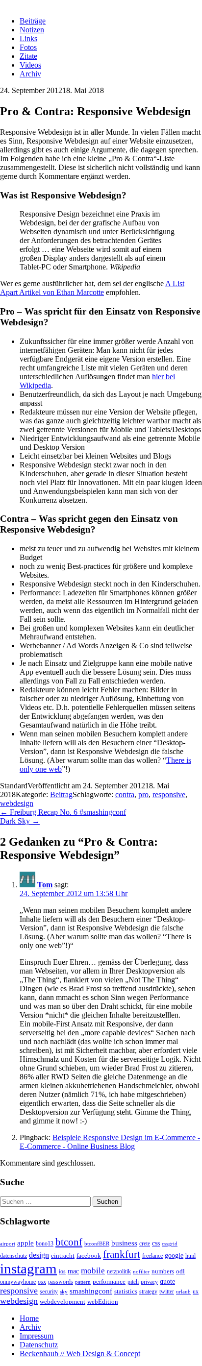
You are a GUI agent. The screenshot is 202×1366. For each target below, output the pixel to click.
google (174, 1255)
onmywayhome (18, 1282)
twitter (166, 1292)
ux (196, 1292)
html (190, 1256)
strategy (148, 1292)
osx (42, 1282)
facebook (88, 1255)
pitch (133, 1282)
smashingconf (91, 1291)
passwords (60, 1282)
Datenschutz (39, 1345)
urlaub (183, 1291)
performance (109, 1281)
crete (144, 1244)
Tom (44, 884)
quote (167, 1281)
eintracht (63, 1255)
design (39, 1255)
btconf (68, 1242)
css (156, 1243)
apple (25, 1243)
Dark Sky (20, 821)
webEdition (102, 1301)
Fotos (28, 47)
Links (28, 38)
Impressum (36, 1336)
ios (62, 1271)
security (49, 1292)
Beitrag (61, 794)
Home (29, 1318)
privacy (149, 1282)
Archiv (30, 74)
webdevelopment (62, 1301)
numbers (163, 1271)
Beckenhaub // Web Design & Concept (80, 1353)
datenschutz (13, 1256)
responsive (168, 794)
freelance (152, 1256)
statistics (125, 1291)
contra (124, 794)
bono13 (44, 1244)
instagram (28, 1268)
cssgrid (169, 1243)
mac (73, 1271)
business (124, 1243)
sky (64, 1291)
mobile (93, 1270)
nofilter (141, 1271)
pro (143, 794)
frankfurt (121, 1254)
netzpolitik (119, 1271)
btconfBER (96, 1243)
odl (180, 1271)
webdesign (16, 803)
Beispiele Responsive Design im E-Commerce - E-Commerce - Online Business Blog (110, 1141)
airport (7, 1243)
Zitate (28, 56)
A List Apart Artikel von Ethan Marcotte (92, 287)
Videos (30, 65)
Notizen (32, 29)
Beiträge (33, 21)
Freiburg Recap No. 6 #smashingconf (63, 812)
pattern (83, 1282)
